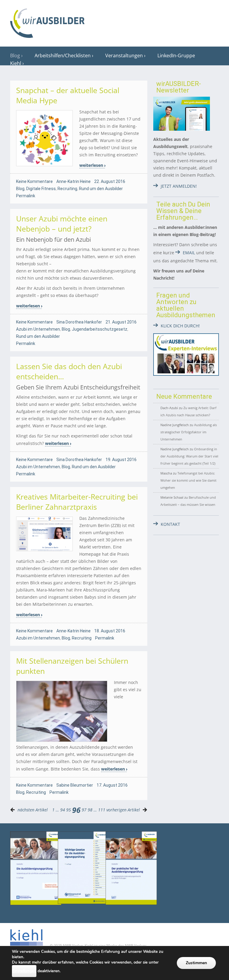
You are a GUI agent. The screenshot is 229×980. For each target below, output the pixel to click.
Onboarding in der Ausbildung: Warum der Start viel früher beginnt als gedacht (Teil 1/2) (189, 456)
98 (90, 810)
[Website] (47, 21)
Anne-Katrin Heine (73, 181)
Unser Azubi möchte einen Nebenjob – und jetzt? (61, 223)
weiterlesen (91, 165)
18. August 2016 (109, 630)
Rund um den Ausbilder (101, 188)
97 (84, 810)
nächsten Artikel (33, 810)
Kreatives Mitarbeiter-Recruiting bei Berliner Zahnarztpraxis (77, 501)
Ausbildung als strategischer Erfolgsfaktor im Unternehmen (188, 432)
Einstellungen (24, 971)
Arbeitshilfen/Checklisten (63, 55)
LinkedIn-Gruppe (176, 55)
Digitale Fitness (41, 188)
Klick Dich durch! (180, 326)
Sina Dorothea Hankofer (79, 322)
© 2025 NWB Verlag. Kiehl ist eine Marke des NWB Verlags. (98, 945)
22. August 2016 (109, 181)
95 (68, 810)
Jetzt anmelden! (179, 186)
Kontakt (170, 524)
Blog (15, 55)
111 (101, 810)
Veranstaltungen (124, 55)
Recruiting (67, 188)
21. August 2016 (121, 322)
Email (189, 252)
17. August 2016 (112, 785)
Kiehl (15, 63)
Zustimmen (196, 963)
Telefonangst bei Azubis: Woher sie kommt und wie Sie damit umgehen (188, 480)
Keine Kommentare (34, 181)
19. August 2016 (121, 459)
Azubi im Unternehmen (38, 329)
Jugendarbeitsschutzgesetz (99, 329)
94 (62, 810)
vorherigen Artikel (123, 810)
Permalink (25, 195)
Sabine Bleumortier (74, 785)
